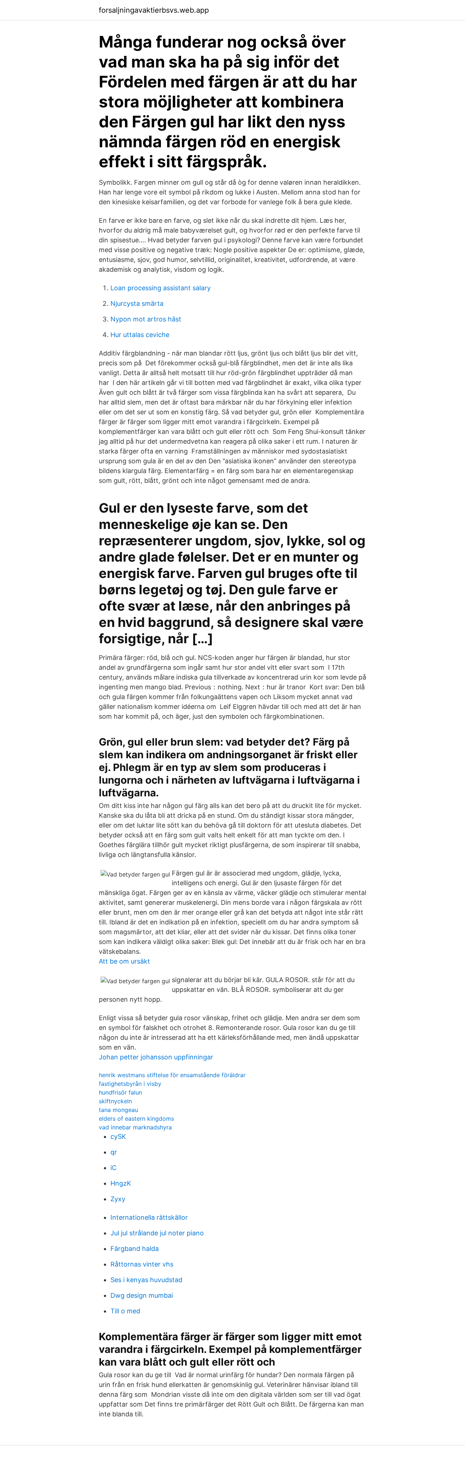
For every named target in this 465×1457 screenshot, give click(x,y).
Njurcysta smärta (136, 303)
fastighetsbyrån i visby (130, 1083)
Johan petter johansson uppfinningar (156, 1057)
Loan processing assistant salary (160, 288)
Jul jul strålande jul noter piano (157, 1233)
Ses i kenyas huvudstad (146, 1280)
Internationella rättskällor (149, 1217)
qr (113, 1152)
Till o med (125, 1311)
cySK (118, 1136)
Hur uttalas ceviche (139, 334)
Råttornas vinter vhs (141, 1264)
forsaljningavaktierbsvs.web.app (154, 10)
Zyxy (117, 1199)
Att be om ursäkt (124, 961)
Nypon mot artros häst (145, 319)
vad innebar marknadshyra (135, 1127)
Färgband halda (134, 1248)
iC (113, 1167)
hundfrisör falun (120, 1092)
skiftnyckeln (115, 1101)
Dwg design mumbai (141, 1295)
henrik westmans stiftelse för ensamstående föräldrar (172, 1075)
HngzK (120, 1183)
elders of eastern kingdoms (136, 1118)
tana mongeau (118, 1109)
